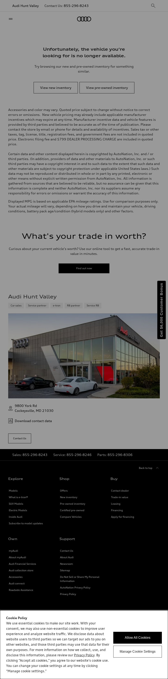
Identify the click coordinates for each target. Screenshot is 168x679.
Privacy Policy (84, 655)
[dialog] (84, 644)
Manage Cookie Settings (138, 651)
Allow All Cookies (137, 637)
